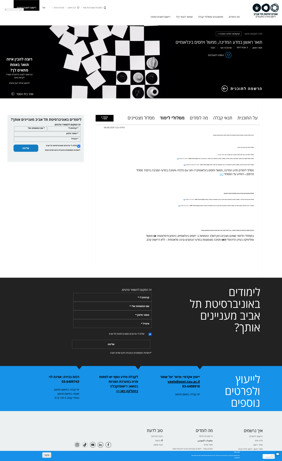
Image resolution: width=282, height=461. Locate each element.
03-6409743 (70, 381)
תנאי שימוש (158, 444)
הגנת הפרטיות (157, 436)
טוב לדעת (155, 430)
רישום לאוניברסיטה (26, 7)
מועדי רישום (258, 444)
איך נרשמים (253, 430)
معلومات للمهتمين (205, 440)
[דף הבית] (266, 11)
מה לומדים (199, 117)
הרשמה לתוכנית (246, 88)
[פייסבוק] (108, 445)
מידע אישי (259, 440)
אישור (46, 455)
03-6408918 (191, 386)
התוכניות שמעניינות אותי (92, 7)
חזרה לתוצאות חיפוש (253, 33)
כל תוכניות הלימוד (206, 436)
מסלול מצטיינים (141, 117)
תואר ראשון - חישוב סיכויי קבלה (250, 449)
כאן (221, 174)
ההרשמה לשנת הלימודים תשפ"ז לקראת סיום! (19, 76)
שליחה (25, 148)
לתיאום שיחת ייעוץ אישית (19, 83)
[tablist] (192, 117)
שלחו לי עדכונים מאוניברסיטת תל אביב (61, 145)
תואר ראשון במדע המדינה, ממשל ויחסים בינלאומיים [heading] (219, 42)
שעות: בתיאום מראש (68, 394)
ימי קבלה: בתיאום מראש (66, 389)
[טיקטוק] (85, 445)
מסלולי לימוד (172, 117)
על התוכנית (247, 117)
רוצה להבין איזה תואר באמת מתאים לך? (19, 70)
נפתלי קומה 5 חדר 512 (67, 398)
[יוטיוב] (93, 445)
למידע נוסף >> (237, 457)
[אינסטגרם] (77, 445)
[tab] (105, 118)
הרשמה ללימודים (256, 436)
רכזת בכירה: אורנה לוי (64, 377)
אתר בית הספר (24, 94)
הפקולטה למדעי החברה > (228, 33)
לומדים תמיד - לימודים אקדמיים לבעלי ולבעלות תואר (192, 448)
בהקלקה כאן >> (127, 391)
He (44, 7)
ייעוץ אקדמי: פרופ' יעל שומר (180, 377)
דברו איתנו (72, 7)
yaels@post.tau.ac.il (184, 381)
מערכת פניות (59, 7)
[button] (277, 454)
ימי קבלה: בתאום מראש (187, 394)
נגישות (157, 440)
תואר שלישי (208, 444)
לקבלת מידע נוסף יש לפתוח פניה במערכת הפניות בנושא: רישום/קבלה (118, 381)
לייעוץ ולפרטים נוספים (242, 390)
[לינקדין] (100, 445)
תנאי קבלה (222, 117)
